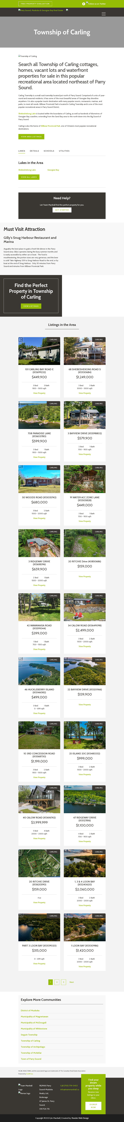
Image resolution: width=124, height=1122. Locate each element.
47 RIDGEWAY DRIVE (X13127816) (84, 819)
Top (118, 1116)
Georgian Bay (53, 170)
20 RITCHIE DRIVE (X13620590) (39, 883)
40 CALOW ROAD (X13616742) (39, 817)
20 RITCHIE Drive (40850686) (84, 561)
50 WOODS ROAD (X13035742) (39, 497)
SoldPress (29, 1074)
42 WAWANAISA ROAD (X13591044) (39, 627)
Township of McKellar (31, 1053)
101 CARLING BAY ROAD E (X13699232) (39, 371)
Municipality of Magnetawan (34, 1016)
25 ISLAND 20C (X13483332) (84, 753)
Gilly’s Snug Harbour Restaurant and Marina (30, 240)
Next (72, 982)
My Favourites (74, 3)
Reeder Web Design (80, 1118)
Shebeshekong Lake (27, 113)
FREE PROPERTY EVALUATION (35, 4)
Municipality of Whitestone (34, 1028)
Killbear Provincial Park (50, 126)
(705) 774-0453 (65, 3)
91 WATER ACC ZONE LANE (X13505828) (85, 499)
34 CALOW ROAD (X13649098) (85, 625)
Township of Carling (30, 1040)
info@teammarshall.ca (69, 3)
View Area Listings (31, 137)
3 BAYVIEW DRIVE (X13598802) (85, 433)
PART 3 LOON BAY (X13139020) (39, 945)
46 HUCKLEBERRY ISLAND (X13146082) (39, 691)
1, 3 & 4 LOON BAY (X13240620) (85, 883)
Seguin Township (29, 1034)
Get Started (62, 210)
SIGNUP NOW (93, 1105)
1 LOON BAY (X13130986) (84, 945)
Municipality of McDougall (33, 1022)
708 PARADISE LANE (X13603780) (39, 435)
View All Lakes (29, 177)
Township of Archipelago (33, 1046)
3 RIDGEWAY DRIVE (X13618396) (39, 563)
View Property (39, 393)
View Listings (31, 306)
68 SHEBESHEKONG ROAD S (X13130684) (85, 371)
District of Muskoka (30, 1010)
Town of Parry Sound (31, 1059)
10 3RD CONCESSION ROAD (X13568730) (39, 755)
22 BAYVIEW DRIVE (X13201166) (85, 689)
